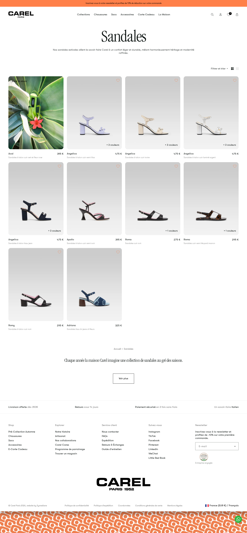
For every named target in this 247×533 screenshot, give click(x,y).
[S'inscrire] (234, 446)
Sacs (11, 440)
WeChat (153, 453)
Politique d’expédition (103, 505)
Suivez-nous (155, 425)
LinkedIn (153, 449)
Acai (16, 153)
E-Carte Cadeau (17, 449)
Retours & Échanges (113, 444)
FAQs (105, 436)
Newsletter (201, 425)
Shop (11, 425)
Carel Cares (62, 444)
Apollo (76, 239)
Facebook (154, 440)
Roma (133, 239)
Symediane (42, 505)
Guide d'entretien (111, 449)
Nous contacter (110, 431)
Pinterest (153, 444)
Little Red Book (157, 458)
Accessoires (15, 444)
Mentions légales (174, 505)
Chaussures (15, 436)
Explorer (59, 425)
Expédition (108, 440)
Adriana (77, 325)
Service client (109, 425)
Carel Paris (15, 505)
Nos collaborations (65, 440)
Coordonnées (124, 505)
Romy (17, 325)
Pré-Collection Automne (21, 431)
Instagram (154, 431)
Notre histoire (62, 431)
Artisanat (60, 436)
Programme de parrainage (70, 449)
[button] (83, 14)
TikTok (152, 436)
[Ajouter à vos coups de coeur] (59, 80)
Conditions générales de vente (148, 505)
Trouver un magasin (66, 453)
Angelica (77, 153)
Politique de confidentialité (77, 505)
